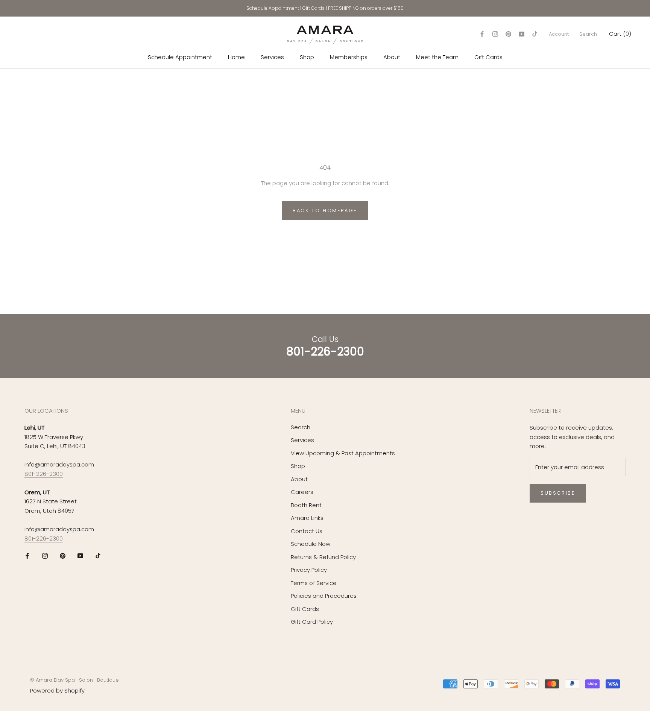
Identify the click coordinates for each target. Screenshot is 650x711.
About (391, 57)
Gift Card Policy (312, 622)
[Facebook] (482, 34)
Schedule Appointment (272, 8)
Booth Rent (306, 505)
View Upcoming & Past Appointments (343, 453)
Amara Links (307, 518)
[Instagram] (495, 34)
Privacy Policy (309, 570)
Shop (307, 57)
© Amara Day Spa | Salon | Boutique (74, 680)
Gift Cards (313, 8)
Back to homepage (325, 210)
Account (559, 34)
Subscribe (558, 493)
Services (272, 57)
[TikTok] (535, 34)
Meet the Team (437, 57)
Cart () (620, 34)
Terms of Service (314, 583)
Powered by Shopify (57, 690)
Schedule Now (310, 544)
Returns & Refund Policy (323, 557)
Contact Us (306, 531)
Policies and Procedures (324, 596)
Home (236, 57)
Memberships (349, 57)
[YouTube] (521, 34)
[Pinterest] (508, 34)
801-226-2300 (43, 474)
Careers (302, 492)
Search (588, 34)
